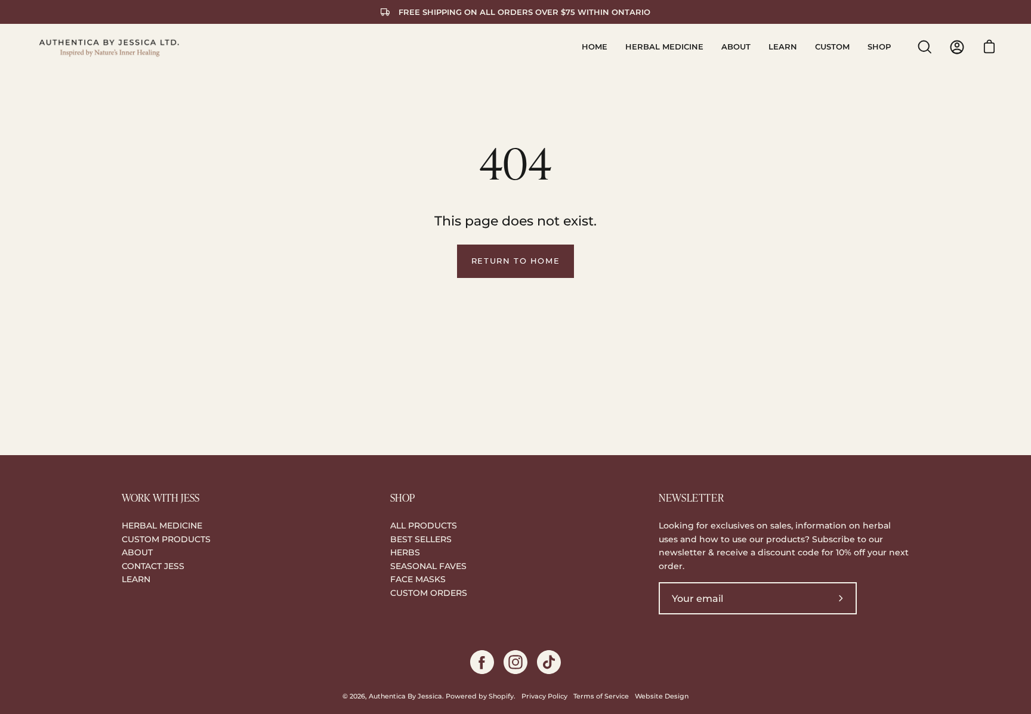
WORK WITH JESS (160, 497)
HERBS (405, 552)
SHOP (402, 497)
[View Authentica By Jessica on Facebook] (482, 662)
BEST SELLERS (421, 539)
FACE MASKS (418, 579)
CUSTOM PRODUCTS (166, 539)
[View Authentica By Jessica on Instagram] (515, 662)
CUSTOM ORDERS (428, 593)
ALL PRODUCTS (423, 525)
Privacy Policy (544, 696)
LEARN (136, 579)
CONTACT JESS (153, 566)
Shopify (501, 696)
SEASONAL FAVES (428, 566)
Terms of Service (601, 696)
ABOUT (137, 552)
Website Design (662, 696)
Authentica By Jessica (405, 696)
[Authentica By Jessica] (110, 47)
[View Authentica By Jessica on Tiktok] (549, 662)
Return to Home (515, 260)
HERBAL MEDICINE (162, 525)
